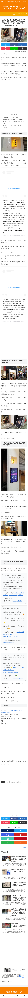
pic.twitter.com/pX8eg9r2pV (10, 672)
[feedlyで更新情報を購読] (7, 842)
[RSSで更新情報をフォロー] (20, 842)
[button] (25, 468)
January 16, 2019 (17, 601)
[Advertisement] (14, 96)
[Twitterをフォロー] (20, 830)
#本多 (7, 634)
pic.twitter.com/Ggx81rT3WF (16, 595)
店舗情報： (6, 128)
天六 (8, 782)
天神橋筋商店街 (14, 782)
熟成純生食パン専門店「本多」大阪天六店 (14, 119)
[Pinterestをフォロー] (20, 838)
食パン (21, 782)
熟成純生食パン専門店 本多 (8, 235)
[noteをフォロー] (7, 838)
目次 (12, 114)
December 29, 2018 (8, 642)
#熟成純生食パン (16, 667)
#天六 (11, 634)
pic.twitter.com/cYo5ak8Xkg (10, 636)
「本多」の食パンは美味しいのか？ (12, 125)
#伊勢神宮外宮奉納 (8, 670)
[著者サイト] (7, 830)
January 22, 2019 (18, 678)
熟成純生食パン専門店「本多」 (11, 117)
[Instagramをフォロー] (7, 834)
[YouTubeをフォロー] (20, 834)
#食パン (19, 632)
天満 (4, 782)
